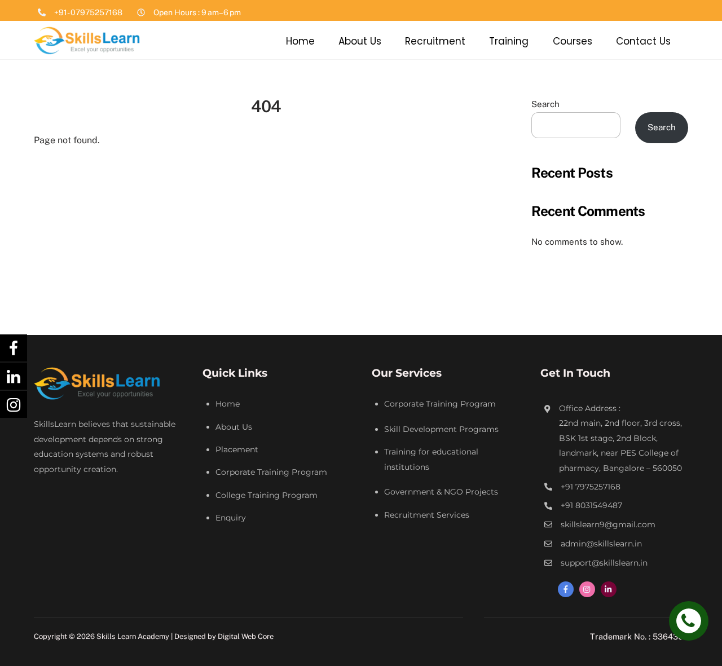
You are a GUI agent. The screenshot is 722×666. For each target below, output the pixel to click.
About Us (359, 41)
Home (300, 41)
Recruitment (435, 41)
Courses (572, 41)
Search (545, 104)
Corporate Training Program (271, 472)
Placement (236, 449)
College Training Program (266, 495)
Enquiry (230, 518)
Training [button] (509, 41)
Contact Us (643, 41)
